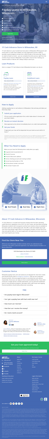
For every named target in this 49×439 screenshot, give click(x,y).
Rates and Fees (35, 378)
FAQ (33, 365)
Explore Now (12, 96)
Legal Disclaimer (35, 387)
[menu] (46, 1)
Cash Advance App (36, 361)
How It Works (35, 363)
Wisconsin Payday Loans (15, 5)
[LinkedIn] (9, 325)
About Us (19, 370)
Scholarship (19, 363)
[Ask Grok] (22, 404)
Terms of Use (35, 389)
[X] (13, 325)
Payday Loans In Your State (37, 384)
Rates (21, 347)
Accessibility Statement (37, 391)
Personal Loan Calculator (7, 382)
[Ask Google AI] (19, 404)
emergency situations (23, 276)
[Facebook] (11, 325)
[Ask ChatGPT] (11, 404)
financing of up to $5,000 (36, 86)
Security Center (35, 382)
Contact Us (19, 372)
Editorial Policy (35, 380)
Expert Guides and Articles (7, 378)
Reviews (33, 367)
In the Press (19, 369)
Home (3, 5)
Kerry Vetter (33, 39)
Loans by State (7, 5)
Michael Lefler (22, 39)
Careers (18, 361)
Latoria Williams (10, 39)
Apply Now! (19, 359)
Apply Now (10, 33)
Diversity (19, 367)
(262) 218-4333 (24, 254)
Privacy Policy (24, 347)
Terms (18, 347)
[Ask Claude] (13, 404)
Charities (19, 365)
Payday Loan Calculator (7, 380)
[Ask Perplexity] (16, 404)
